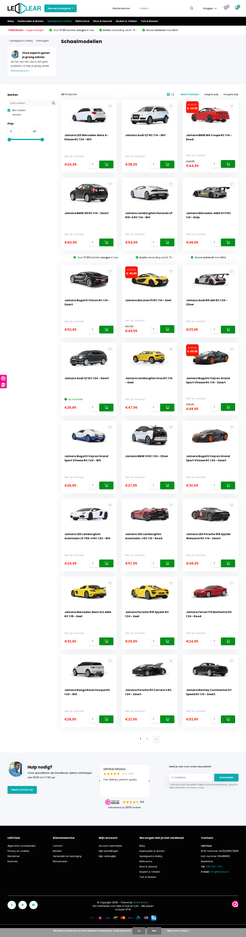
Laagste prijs (211, 94)
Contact (58, 845)
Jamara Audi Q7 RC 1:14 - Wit (145, 135)
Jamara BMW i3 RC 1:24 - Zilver (146, 456)
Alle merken (18, 110)
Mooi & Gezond (102, 21)
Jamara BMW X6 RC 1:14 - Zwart (86, 213)
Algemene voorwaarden (22, 845)
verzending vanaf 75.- (120, 30)
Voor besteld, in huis (73, 30)
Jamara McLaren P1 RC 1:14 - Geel (148, 300)
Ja (139, 930)
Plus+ (146, 902)
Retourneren (60, 861)
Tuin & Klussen (149, 21)
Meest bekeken (190, 94)
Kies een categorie (59, 8)
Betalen (57, 851)
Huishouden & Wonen (31, 21)
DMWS (136, 902)
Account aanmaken (110, 845)
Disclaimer (14, 856)
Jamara (16, 114)
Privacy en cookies (18, 851)
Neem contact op (22, 789)
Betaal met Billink (162, 30)
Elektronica (82, 21)
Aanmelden (226, 777)
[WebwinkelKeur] (235, 904)
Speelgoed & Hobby (59, 21)
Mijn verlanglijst (107, 856)
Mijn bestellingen (108, 851)
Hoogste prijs (231, 94)
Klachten (13, 861)
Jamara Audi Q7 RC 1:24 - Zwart (86, 378)
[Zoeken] (192, 8)
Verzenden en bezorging (67, 856)
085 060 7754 (214, 866)
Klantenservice (121, 8)
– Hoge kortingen (26, 30)
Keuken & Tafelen (126, 21)
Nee (154, 930)
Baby (11, 21)
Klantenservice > (20, 70)
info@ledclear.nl (219, 871)
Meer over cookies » (178, 930)
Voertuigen (42, 40)
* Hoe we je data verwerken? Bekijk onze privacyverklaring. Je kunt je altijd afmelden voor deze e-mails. (203, 786)
